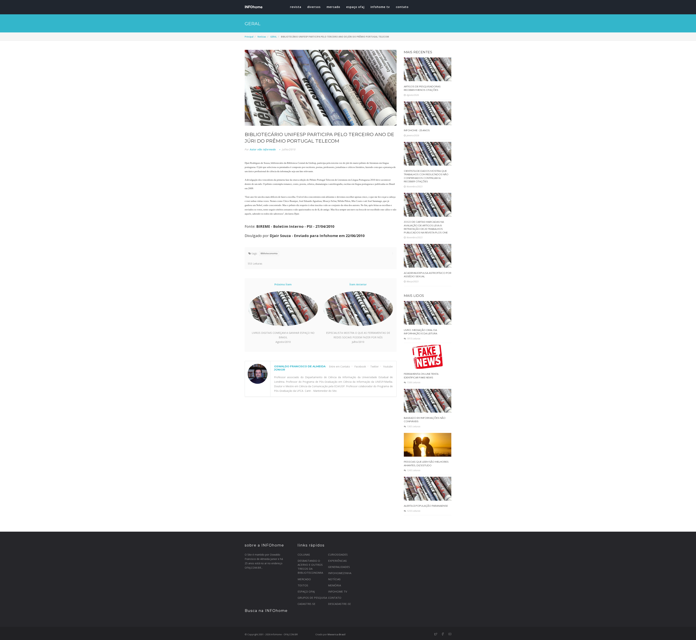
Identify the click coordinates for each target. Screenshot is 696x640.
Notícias (262, 36)
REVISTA (295, 7)
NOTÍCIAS (334, 579)
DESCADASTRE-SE (339, 604)
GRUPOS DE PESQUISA (312, 597)
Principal (249, 36)
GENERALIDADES (339, 567)
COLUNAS (304, 554)
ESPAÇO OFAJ (355, 7)
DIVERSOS (314, 7)
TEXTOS (303, 585)
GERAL (273, 36)
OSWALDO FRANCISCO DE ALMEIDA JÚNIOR (300, 368)
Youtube (388, 366)
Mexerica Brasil (336, 634)
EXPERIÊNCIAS (337, 560)
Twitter (374, 366)
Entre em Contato (339, 366)
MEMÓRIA (334, 585)
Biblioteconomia (269, 253)
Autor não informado (263, 149)
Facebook (360, 366)
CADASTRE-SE (306, 604)
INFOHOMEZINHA (339, 573)
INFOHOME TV (380, 7)
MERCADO (333, 7)
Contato (402, 7)
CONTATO (334, 597)
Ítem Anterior (358, 284)
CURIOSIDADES (338, 554)
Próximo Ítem (283, 284)
